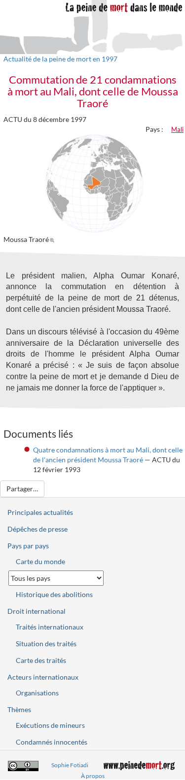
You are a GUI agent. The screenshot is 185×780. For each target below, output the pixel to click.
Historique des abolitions (54, 594)
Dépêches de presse (37, 529)
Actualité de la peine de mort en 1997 (60, 59)
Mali (177, 129)
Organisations (37, 693)
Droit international (36, 611)
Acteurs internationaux (42, 677)
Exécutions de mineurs (50, 725)
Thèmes (19, 709)
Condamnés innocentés (51, 742)
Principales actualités (40, 512)
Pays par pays (28, 545)
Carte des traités (41, 660)
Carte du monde (40, 561)
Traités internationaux (49, 627)
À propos (93, 776)
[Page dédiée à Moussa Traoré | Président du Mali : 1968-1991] (53, 239)
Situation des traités (46, 643)
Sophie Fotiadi (69, 765)
